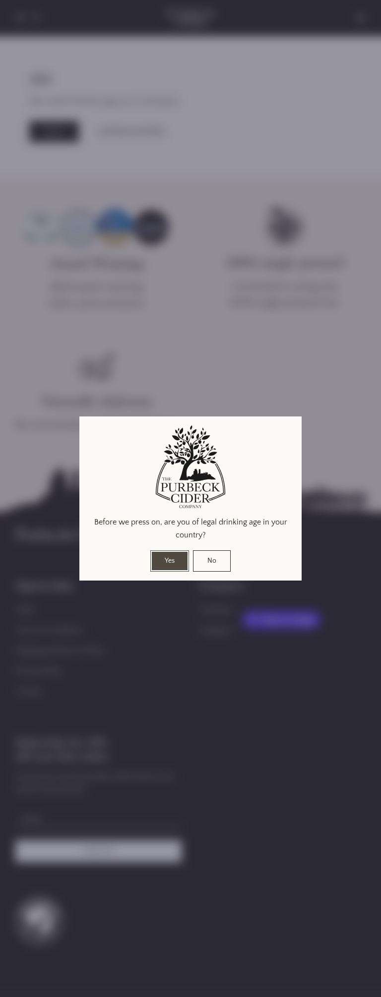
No (211, 561)
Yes (170, 561)
